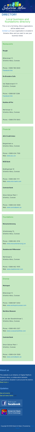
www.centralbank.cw (14, 207)
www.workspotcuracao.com (16, 305)
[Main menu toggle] (31, 6)
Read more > (4, 382)
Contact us (6, 31)
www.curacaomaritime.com (16, 331)
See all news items (6, 395)
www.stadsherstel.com (15, 269)
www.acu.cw (11, 156)
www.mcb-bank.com (14, 181)
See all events (5, 393)
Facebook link (8, 70)
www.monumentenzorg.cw (16, 243)
